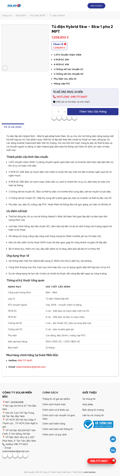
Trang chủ (7, 15)
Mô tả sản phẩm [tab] (13, 127)
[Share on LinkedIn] (74, 117)
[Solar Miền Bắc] (14, 5)
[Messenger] (113, 439)
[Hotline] (113, 461)
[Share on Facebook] (54, 117)
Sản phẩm (21, 15)
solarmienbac (90, 472)
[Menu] (111, 6)
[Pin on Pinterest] (69, 117)
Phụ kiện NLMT (38, 15)
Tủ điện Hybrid (57, 15)
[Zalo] (113, 450)
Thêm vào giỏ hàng (92, 111)
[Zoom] (5, 68)
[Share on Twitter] (59, 117)
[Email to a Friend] (64, 117)
